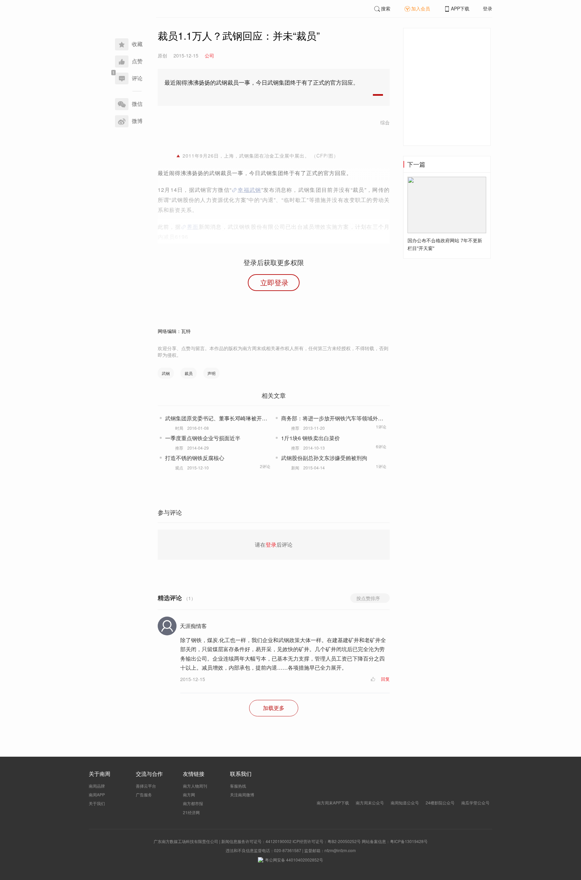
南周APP (97, 794)
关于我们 (97, 803)
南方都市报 (193, 803)
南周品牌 (97, 786)
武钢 (166, 373)
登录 (487, 8)
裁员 (189, 373)
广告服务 (144, 794)
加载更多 (273, 708)
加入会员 (420, 8)
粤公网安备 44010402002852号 (294, 860)
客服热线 (238, 786)
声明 (211, 373)
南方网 (189, 794)
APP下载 (460, 8)
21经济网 (191, 812)
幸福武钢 (249, 190)
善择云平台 (146, 786)
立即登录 (274, 282)
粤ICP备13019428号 (409, 841)
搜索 (385, 8)
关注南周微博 (242, 794)
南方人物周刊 (195, 786)
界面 (193, 227)
